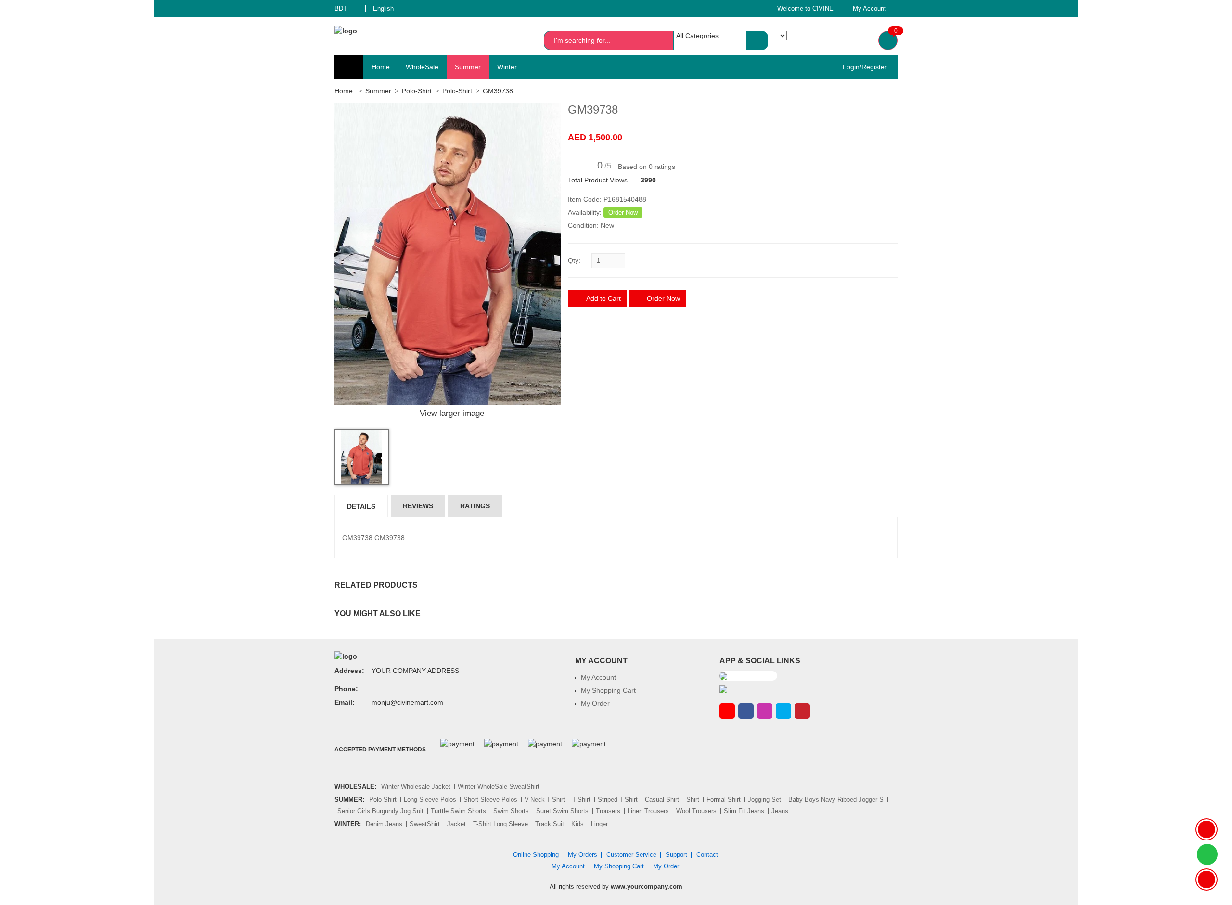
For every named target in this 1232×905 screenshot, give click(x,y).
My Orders (582, 854)
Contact (707, 854)
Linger (599, 823)
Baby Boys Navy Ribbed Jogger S (836, 799)
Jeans (779, 810)
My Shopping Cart (608, 690)
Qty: (574, 260)
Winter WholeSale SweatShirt (498, 786)
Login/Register (862, 67)
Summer (468, 67)
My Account (598, 677)
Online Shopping (536, 854)
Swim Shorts (511, 810)
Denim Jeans (384, 823)
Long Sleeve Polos (430, 799)
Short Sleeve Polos (490, 799)
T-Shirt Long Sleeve (500, 823)
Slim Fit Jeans (744, 810)
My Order (595, 703)
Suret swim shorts (562, 810)
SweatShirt (425, 823)
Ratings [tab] (475, 506)
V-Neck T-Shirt (545, 799)
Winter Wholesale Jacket (415, 786)
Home (381, 67)
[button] (346, 8)
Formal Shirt (723, 799)
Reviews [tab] (418, 506)
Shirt (692, 799)
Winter (507, 67)
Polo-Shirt (417, 91)
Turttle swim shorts (458, 810)
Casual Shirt (662, 799)
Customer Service (631, 854)
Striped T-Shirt (618, 799)
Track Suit (549, 823)
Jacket (456, 823)
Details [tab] (361, 506)
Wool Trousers (696, 810)
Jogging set (764, 799)
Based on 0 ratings (646, 166)
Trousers (608, 810)
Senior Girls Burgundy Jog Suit (380, 810)
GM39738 (498, 91)
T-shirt (581, 799)
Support (676, 854)
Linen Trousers (648, 810)
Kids (577, 823)
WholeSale (422, 67)
